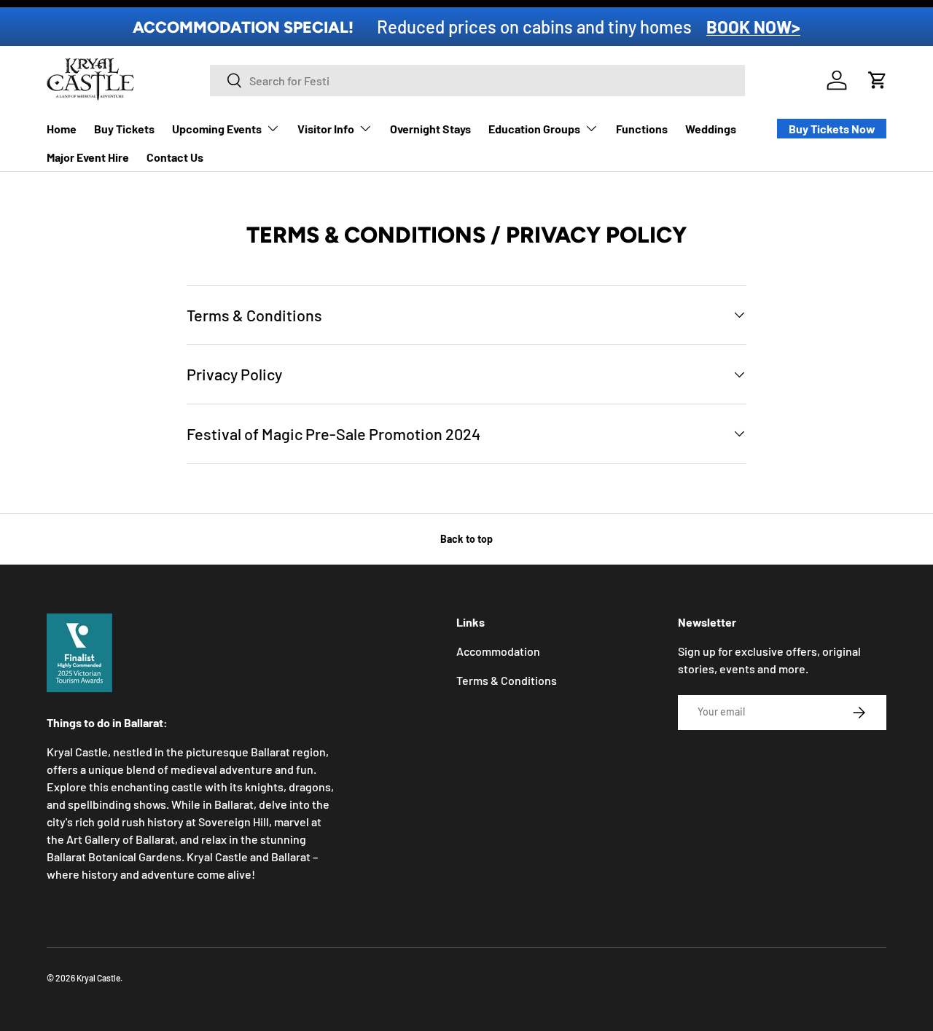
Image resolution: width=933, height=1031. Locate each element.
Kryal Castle (98, 978)
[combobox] (477, 80)
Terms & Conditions (506, 680)
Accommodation (498, 651)
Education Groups (534, 129)
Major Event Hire (88, 157)
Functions (642, 129)
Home (62, 129)
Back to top (466, 539)
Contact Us (175, 157)
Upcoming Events (217, 129)
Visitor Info (325, 129)
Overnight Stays (430, 129)
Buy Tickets (124, 129)
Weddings (710, 129)
